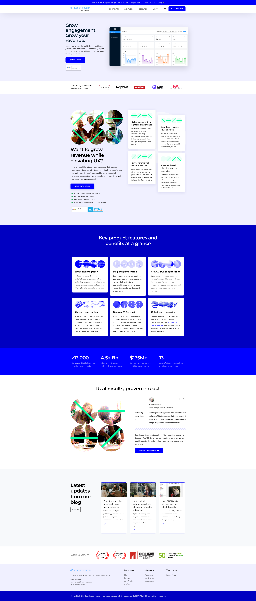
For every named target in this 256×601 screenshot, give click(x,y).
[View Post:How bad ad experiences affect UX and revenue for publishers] (143, 490)
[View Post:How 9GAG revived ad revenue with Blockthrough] (172, 490)
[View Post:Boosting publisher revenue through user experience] (114, 490)
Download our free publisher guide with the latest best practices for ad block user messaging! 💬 (128, 2)
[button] (180, 398)
